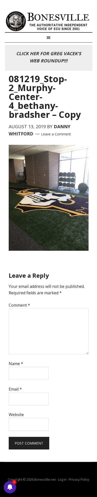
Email (15, 389)
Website (16, 414)
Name (16, 363)
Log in (62, 479)
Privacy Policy (79, 479)
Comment (19, 305)
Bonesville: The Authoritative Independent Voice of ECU (48, 21)
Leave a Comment (56, 134)
